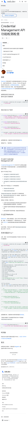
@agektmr (17, 346)
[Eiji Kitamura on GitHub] (9, 73)
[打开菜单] (2, 1)
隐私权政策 (6, 416)
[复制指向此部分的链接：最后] (5, 342)
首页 (2, 20)
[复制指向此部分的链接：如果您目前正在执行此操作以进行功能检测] (14, 97)
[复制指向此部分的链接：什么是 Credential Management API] (14, 161)
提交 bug (4, 385)
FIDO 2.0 (5, 222)
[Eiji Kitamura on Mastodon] (11, 73)
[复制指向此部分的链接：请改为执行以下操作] (14, 110)
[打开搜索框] (20, 1)
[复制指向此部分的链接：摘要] (5, 77)
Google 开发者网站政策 (10, 362)
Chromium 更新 (5, 395)
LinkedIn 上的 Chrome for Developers (9, 408)
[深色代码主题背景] (25, 100)
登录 (25, 1)
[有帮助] (11, 23)
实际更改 (22, 314)
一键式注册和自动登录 (11, 151)
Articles (3, 5)
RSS (3, 410)
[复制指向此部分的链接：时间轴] (7, 332)
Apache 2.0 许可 (16, 361)
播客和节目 (4, 399)
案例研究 (4, 397)
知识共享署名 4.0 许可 (21, 359)
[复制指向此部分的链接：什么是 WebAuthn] (14, 214)
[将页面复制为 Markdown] (7, 38)
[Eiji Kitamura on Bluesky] (12, 73)
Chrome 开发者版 (5, 393)
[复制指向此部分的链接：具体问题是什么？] (14, 233)
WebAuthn (3, 81)
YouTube (4, 406)
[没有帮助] (13, 23)
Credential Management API (7, 88)
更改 (21, 140)
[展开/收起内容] (8, 43)
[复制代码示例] (27, 100)
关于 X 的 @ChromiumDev (7, 404)
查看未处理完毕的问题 (6, 387)
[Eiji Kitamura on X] (7, 73)
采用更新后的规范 (15, 85)
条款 (2, 416)
